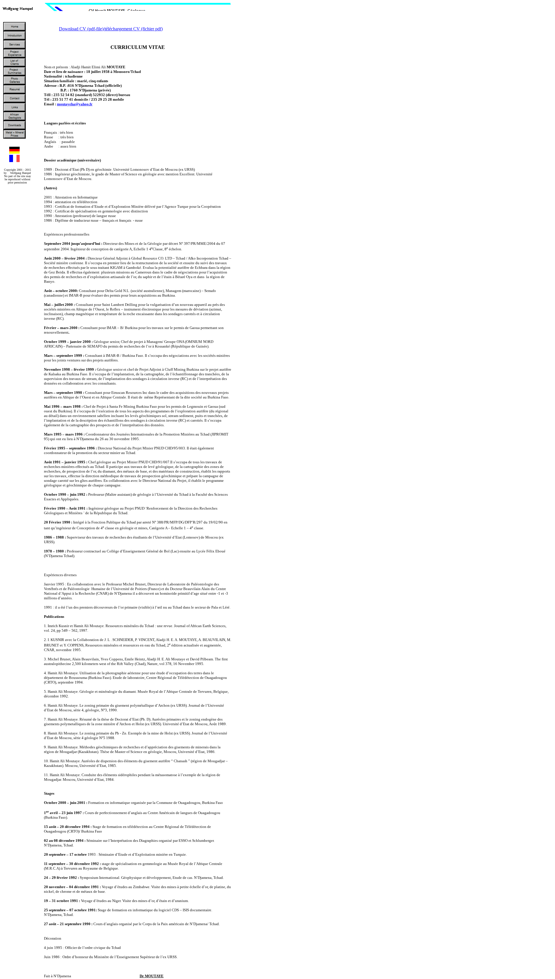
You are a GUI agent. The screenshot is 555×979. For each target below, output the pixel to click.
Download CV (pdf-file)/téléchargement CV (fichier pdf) (111, 28)
